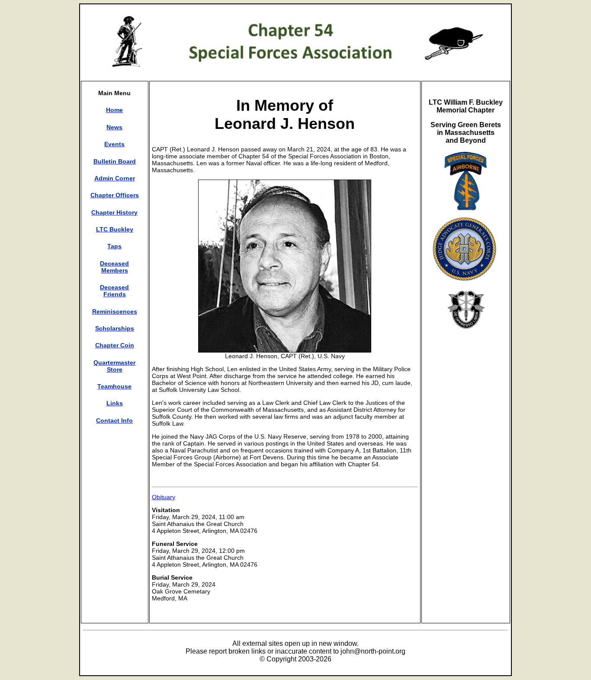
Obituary (163, 497)
